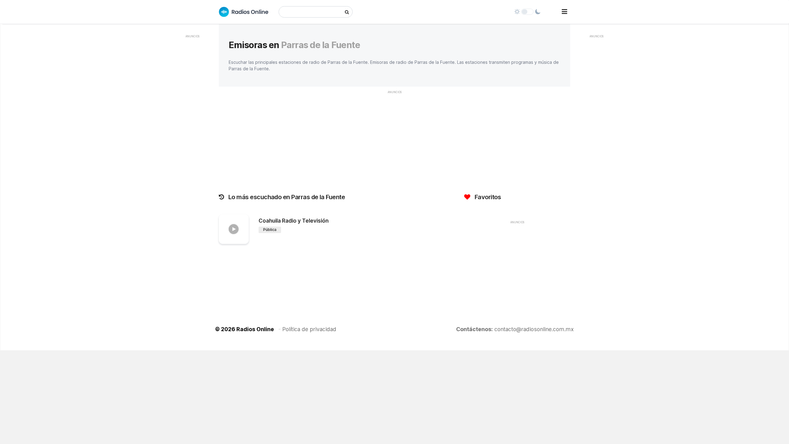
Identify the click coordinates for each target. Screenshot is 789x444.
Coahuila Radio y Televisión (294, 221)
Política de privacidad (309, 329)
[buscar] (347, 12)
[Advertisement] (192, 133)
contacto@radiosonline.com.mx (534, 329)
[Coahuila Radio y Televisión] (234, 229)
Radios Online (255, 329)
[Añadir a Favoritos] (243, 239)
